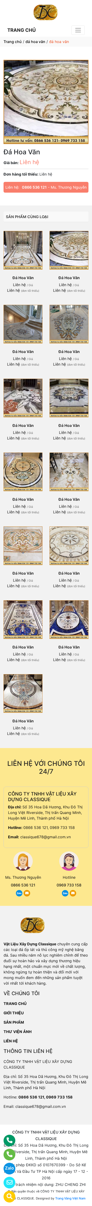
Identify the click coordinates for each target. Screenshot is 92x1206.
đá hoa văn (35, 41)
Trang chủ (13, 41)
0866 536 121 (34, 187)
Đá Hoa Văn (23, 277)
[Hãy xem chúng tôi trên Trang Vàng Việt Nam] (6, 1196)
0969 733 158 (69, 885)
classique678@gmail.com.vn (45, 837)
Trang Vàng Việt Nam (70, 1198)
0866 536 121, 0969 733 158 (49, 827)
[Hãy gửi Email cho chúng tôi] (6, 1182)
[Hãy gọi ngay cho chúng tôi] (6, 1154)
